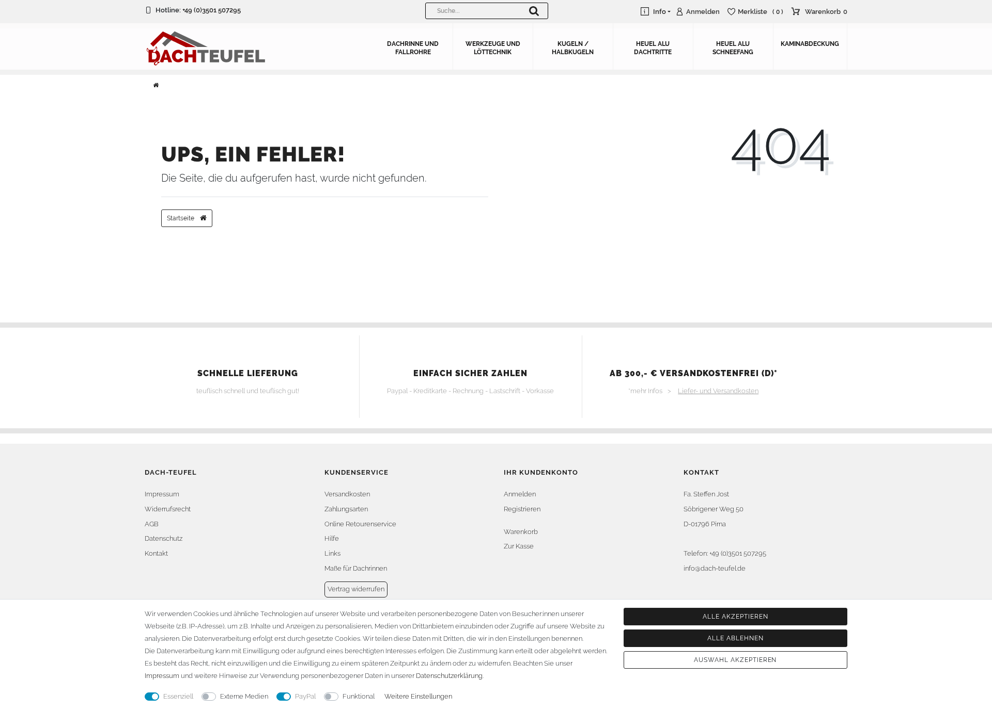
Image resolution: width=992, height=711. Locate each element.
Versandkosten (347, 494)
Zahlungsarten (346, 509)
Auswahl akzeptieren (735, 660)
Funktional (359, 696)
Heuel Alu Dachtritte (653, 48)
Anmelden (520, 494)
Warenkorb (521, 532)
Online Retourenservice (360, 524)
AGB (152, 524)
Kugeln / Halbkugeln (573, 48)
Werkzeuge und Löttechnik (493, 48)
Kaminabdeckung (810, 43)
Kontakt (156, 553)
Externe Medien (244, 696)
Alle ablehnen (735, 638)
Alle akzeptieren (735, 616)
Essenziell (178, 696)
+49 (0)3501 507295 (211, 10)
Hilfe (331, 538)
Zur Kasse (519, 546)
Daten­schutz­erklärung (449, 676)
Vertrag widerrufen (356, 589)
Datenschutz (163, 538)
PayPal (305, 696)
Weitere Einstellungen (418, 696)
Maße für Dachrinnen (355, 568)
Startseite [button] (181, 218)
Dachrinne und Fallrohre (413, 48)
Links (332, 553)
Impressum (162, 494)
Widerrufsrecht (168, 509)
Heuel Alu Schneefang (732, 48)
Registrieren (522, 509)
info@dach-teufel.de (715, 568)
